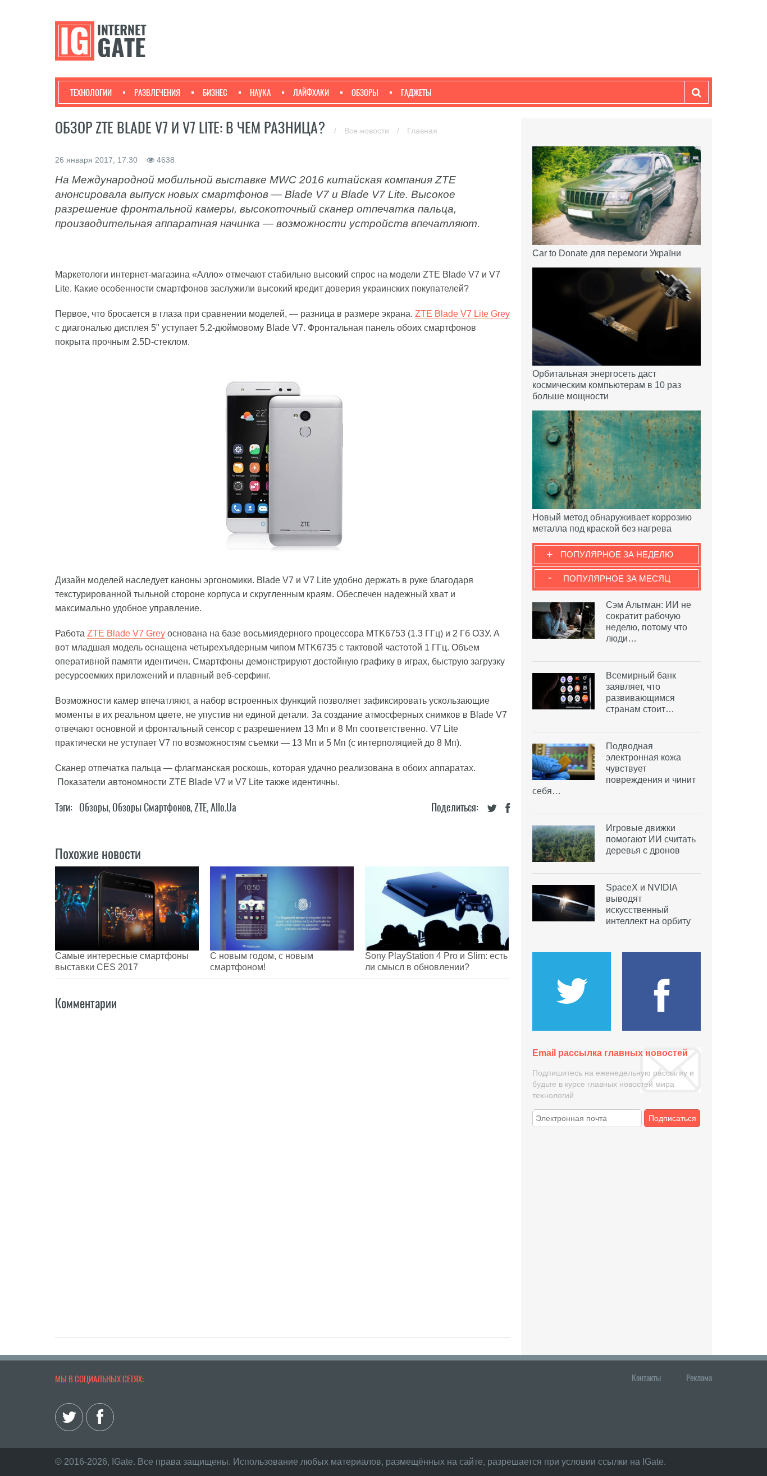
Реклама (699, 1377)
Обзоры (364, 92)
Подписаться (672, 1118)
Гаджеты (416, 92)
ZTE (200, 807)
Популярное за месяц (616, 578)
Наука (260, 92)
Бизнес (215, 92)
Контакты (646, 1377)
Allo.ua (223, 807)
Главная (422, 130)
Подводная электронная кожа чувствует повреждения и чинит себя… (614, 768)
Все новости (367, 130)
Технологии (91, 92)
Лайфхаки (311, 92)
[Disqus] (282, 1162)
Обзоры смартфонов (151, 807)
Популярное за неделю (616, 554)
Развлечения (157, 92)
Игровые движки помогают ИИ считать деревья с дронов (651, 839)
